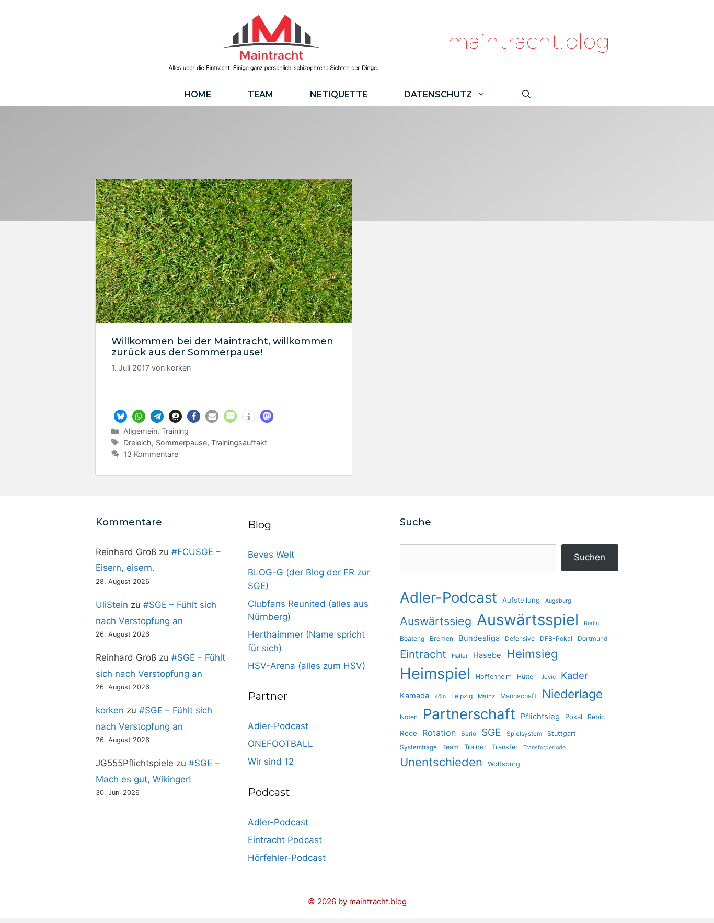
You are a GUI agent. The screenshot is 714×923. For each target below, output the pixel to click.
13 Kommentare (150, 453)
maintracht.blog (528, 41)
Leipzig (462, 696)
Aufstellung (521, 600)
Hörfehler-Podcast (287, 857)
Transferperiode (544, 747)
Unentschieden (441, 762)
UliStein (112, 604)
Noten (409, 717)
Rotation (439, 733)
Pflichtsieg (540, 716)
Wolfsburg (504, 764)
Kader (574, 675)
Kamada (414, 695)
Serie (468, 733)
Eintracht (423, 654)
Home (197, 94)
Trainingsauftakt (239, 442)
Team (260, 94)
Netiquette (338, 94)
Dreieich (137, 442)
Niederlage (572, 694)
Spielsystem (524, 733)
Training (175, 430)
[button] (120, 416)
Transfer (505, 747)
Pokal (573, 716)
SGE (491, 732)
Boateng (412, 638)
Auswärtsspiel (528, 619)
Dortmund (593, 638)
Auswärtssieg (435, 621)
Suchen (589, 557)
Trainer (475, 747)
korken (110, 710)
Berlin (591, 623)
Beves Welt (271, 554)
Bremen (441, 638)
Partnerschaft (469, 714)
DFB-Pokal (556, 638)
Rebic (596, 717)
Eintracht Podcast (285, 840)
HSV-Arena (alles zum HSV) (306, 666)
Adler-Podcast (278, 726)
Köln (440, 696)
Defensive (520, 638)
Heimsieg (532, 654)
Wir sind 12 (271, 761)
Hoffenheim (494, 676)
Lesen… (224, 394)
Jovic (548, 676)
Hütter (526, 676)
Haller (460, 656)
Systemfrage (418, 747)
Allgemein (140, 430)
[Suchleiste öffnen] (526, 94)
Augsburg (558, 600)
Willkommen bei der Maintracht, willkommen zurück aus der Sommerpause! (222, 347)
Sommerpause (181, 442)
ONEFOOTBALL (280, 744)
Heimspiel (435, 673)
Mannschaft (518, 696)
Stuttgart (561, 733)
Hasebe (487, 655)
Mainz (486, 696)
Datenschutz (438, 94)
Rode (408, 733)
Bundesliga (479, 638)
